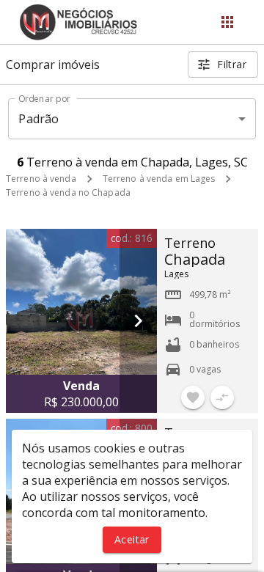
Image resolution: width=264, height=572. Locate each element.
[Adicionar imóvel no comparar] (222, 397)
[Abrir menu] (227, 22)
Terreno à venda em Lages (159, 178)
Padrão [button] (38, 119)
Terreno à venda (41, 178)
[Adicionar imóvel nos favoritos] (193, 397)
